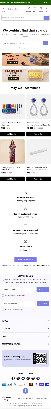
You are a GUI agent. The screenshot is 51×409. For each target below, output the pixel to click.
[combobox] (23, 18)
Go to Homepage (25, 260)
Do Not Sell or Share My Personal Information (33, 398)
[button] (25, 320)
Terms (15, 309)
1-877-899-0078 (27, 217)
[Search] (46, 18)
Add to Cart (12, 134)
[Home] (15, 9)
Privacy (20, 309)
